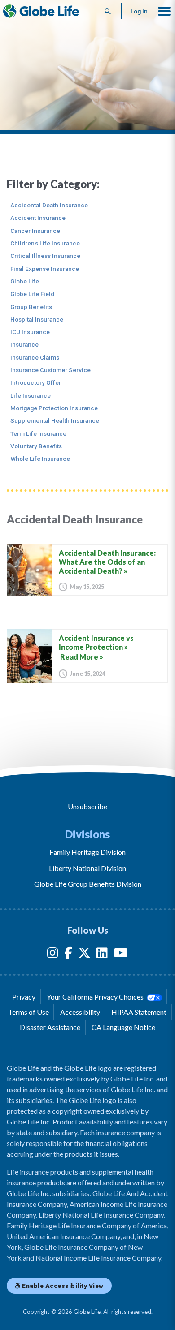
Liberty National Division (87, 868)
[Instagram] (52, 954)
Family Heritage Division (87, 852)
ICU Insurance (30, 331)
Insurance (24, 344)
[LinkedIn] (102, 954)
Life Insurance (30, 395)
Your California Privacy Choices (96, 996)
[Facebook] (68, 954)
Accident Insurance (38, 217)
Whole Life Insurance (40, 458)
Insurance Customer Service (50, 369)
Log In (139, 11)
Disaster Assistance (50, 1027)
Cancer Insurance (35, 230)
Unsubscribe (87, 806)
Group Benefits (31, 306)
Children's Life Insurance (45, 243)
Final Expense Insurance (44, 268)
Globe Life (24, 281)
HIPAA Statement (138, 1012)
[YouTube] (121, 954)
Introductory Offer (35, 382)
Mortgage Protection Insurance (54, 408)
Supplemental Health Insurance (54, 420)
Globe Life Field (32, 293)
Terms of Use (28, 1012)
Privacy (23, 996)
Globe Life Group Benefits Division (87, 884)
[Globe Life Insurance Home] (41, 11)
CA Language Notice (123, 1027)
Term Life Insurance (38, 433)
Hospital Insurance (36, 319)
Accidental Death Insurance (49, 205)
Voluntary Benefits (36, 446)
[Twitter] (84, 954)
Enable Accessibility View (62, 1285)
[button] (164, 11)
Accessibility (80, 1012)
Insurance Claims (34, 357)
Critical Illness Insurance (45, 255)
